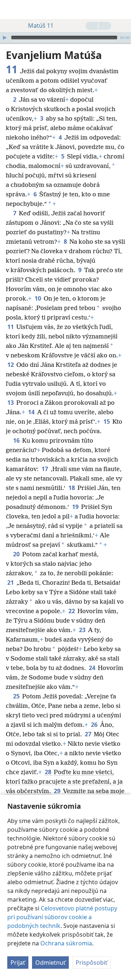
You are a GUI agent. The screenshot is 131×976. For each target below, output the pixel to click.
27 (88, 734)
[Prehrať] (5, 37)
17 (45, 469)
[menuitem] (10, 9)
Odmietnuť (50, 963)
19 (76, 507)
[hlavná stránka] (10, 9)
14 (32, 412)
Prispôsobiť (91, 963)
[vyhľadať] (122, 9)
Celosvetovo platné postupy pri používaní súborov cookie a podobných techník (62, 917)
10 (38, 298)
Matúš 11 (40, 25)
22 (72, 611)
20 (17, 554)
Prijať (18, 963)
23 (83, 630)
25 (17, 696)
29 (57, 791)
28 (48, 772)
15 (107, 422)
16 (17, 440)
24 (92, 668)
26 (95, 725)
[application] (65, 37)
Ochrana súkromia (66, 943)
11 (11, 327)
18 (72, 488)
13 (11, 403)
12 (11, 365)
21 (11, 583)
